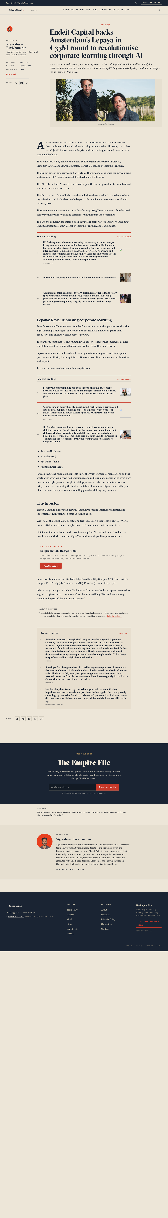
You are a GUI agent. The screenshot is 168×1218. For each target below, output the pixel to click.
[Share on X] (16, 83)
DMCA (159, 946)
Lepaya (86, 326)
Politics (80, 10)
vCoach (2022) (49, 456)
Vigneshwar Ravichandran (16, 46)
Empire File (118, 10)
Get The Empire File (151, 3)
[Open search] (159, 10)
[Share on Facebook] (29, 718)
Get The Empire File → (148, 923)
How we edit (11, 74)
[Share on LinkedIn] (21, 83)
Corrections (106, 924)
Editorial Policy (108, 919)
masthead (59, 815)
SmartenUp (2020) (51, 451)
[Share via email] (35, 718)
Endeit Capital (44, 509)
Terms (139, 946)
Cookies (149, 946)
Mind (88, 10)
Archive (70, 933)
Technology (68, 10)
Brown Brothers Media (16, 916)
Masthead (105, 914)
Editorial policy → (114, 616)
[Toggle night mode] (136, 3)
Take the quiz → (51, 566)
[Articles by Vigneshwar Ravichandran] (12, 31)
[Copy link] (27, 83)
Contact (105, 929)
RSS (150, 931)
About (128, 10)
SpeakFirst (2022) (50, 461)
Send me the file (107, 787)
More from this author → (70, 869)
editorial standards (44, 815)
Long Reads (105, 10)
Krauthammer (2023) (52, 466)
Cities (95, 10)
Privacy (129, 946)
